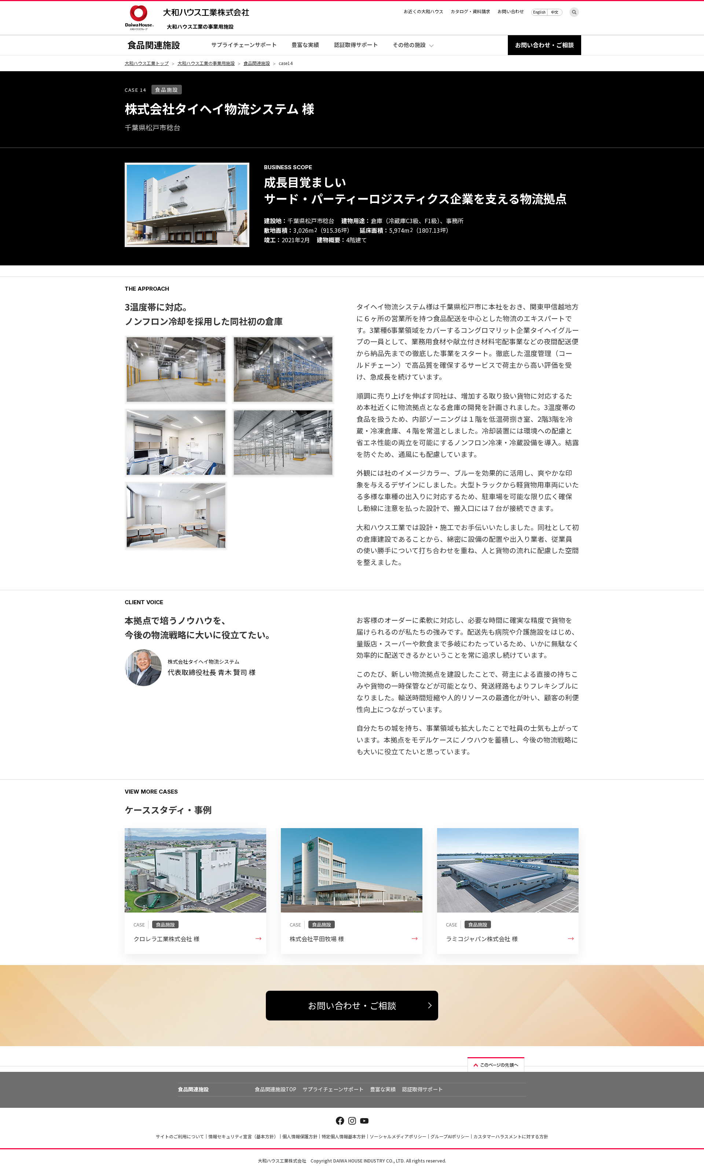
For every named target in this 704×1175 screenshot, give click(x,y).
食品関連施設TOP (275, 1089)
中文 (554, 12)
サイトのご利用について (180, 1136)
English (539, 12)
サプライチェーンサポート (244, 44)
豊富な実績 (305, 44)
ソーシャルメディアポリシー (398, 1136)
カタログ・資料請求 (470, 11)
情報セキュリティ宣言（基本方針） (243, 1136)
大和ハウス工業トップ (147, 63)
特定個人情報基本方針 (344, 1136)
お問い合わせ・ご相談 (352, 1005)
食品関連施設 (153, 44)
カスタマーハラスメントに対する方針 (510, 1136)
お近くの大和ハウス (423, 11)
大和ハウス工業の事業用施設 (200, 27)
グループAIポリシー (449, 1136)
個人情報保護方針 (300, 1136)
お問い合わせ (511, 11)
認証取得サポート (356, 44)
